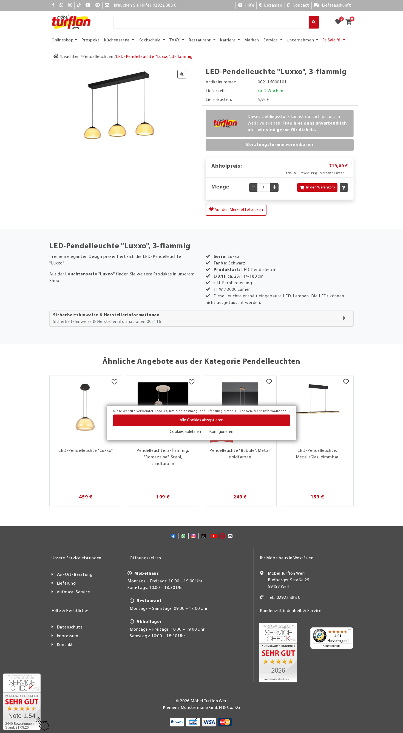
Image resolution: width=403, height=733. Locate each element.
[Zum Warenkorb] (350, 22)
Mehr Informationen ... (272, 411)
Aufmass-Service (73, 592)
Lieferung (66, 583)
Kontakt (65, 645)
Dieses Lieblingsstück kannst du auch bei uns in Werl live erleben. (297, 123)
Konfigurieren (221, 432)
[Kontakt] (262, 598)
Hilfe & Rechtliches (70, 611)
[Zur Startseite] (56, 56)
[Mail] (107, 5)
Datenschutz (70, 627)
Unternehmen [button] (301, 40)
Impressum (67, 636)
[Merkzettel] (114, 382)
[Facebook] (53, 5)
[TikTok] (79, 5)
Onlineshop (63, 40)
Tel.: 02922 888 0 (284, 598)
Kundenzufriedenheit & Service (291, 611)
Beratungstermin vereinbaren (279, 145)
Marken (251, 40)
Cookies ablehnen (185, 432)
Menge (220, 187)
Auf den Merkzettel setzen (238, 210)
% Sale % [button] (332, 40)
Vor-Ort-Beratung (74, 575)
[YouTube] (88, 5)
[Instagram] (70, 5)
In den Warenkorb (320, 187)
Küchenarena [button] (117, 40)
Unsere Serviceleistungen (76, 558)
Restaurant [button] (200, 40)
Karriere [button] (228, 40)
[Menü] (350, 630)
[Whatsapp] (61, 5)
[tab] (201, 318)
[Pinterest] (97, 5)
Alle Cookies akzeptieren (201, 420)
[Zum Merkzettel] (340, 22)
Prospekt (90, 40)
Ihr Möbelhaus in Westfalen (287, 558)
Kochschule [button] (150, 40)
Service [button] (271, 40)
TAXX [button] (175, 40)
